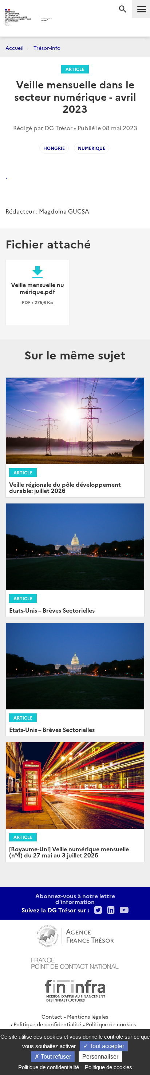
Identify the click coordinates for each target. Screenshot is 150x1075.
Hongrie (54, 148)
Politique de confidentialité (47, 1024)
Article (75, 69)
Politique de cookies (111, 1024)
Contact (52, 1016)
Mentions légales (87, 1016)
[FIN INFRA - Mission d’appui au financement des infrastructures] (75, 990)
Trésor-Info (46, 47)
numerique (91, 148)
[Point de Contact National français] (75, 962)
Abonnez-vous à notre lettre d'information (75, 898)
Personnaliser (100, 1057)
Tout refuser (55, 1057)
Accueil (14, 47)
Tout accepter (106, 1046)
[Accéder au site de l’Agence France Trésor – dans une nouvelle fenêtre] (75, 935)
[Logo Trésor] (65, 20)
